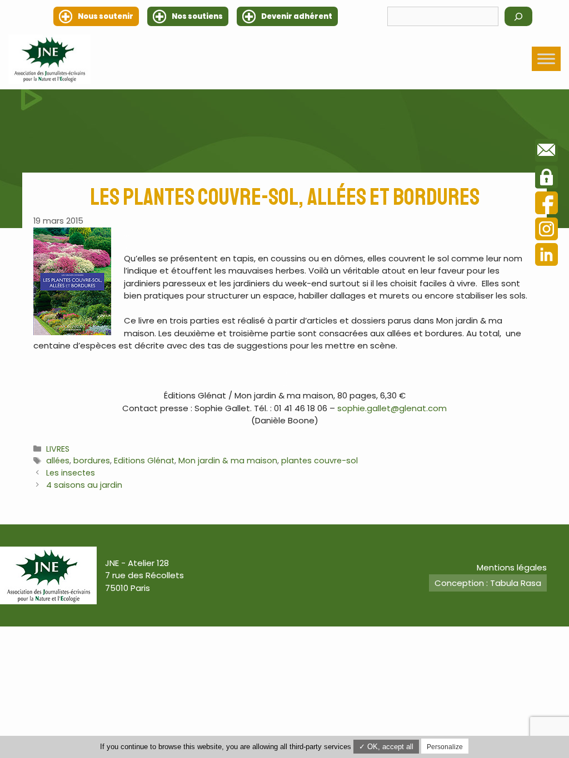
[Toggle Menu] (546, 59)
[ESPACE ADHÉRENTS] (546, 178)
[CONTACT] (546, 152)
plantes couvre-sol (319, 460)
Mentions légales (512, 567)
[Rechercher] (518, 16)
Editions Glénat (144, 460)
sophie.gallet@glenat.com (392, 408)
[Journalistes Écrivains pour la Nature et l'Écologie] (49, 59)
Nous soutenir (105, 16)
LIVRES (57, 448)
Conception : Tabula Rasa (488, 583)
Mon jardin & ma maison (227, 460)
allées (57, 460)
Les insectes (70, 472)
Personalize (445, 747)
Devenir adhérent (296, 16)
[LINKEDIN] (546, 256)
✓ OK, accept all (386, 746)
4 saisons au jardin (84, 485)
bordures (91, 460)
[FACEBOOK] (546, 204)
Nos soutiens (197, 16)
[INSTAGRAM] (546, 231)
